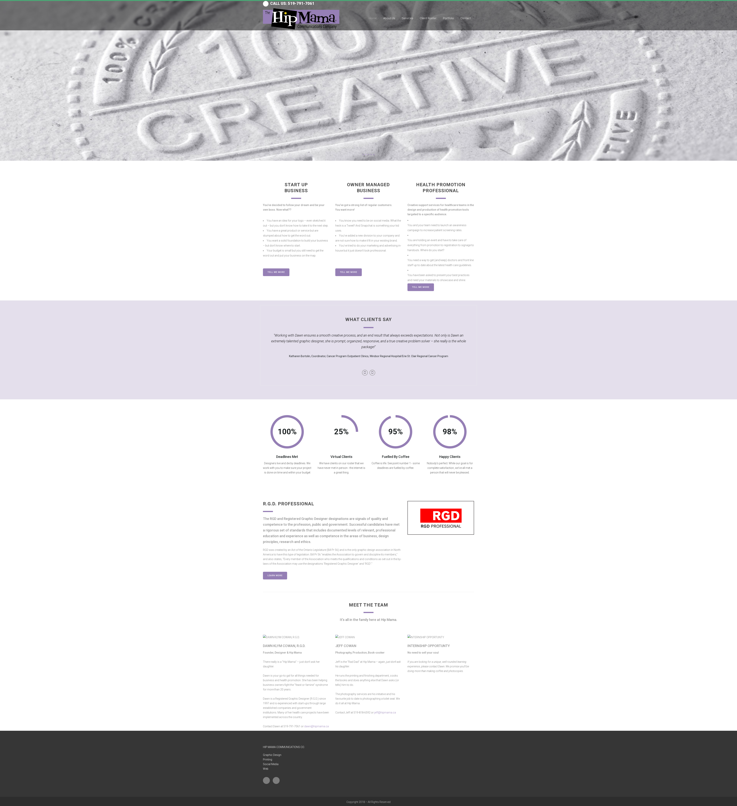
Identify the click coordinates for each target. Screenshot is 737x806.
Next (372, 373)
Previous (365, 373)
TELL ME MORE (276, 272)
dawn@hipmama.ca (316, 726)
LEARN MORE (275, 575)
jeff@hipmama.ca (385, 712)
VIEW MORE (369, 115)
